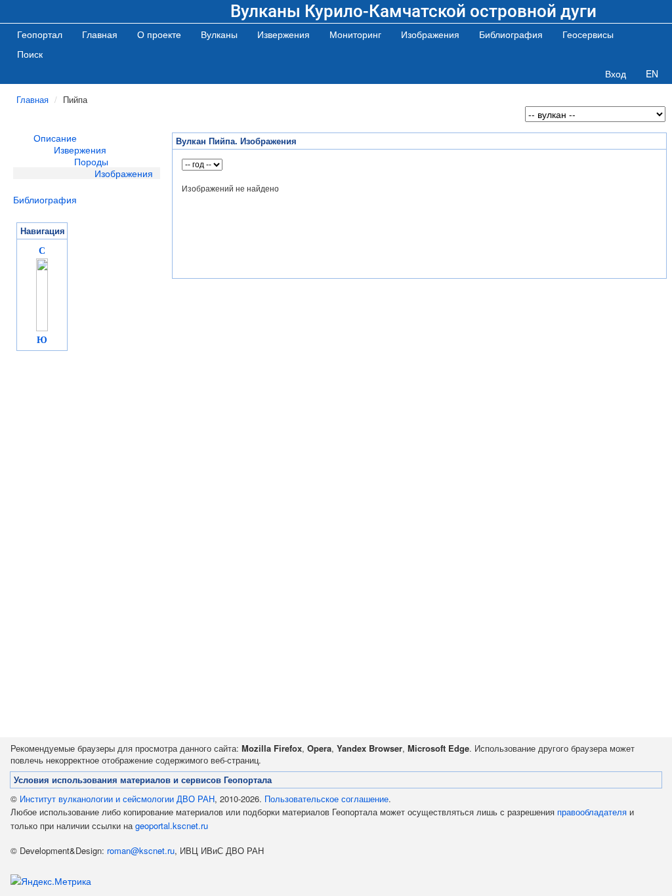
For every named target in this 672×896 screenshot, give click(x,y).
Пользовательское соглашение (326, 798)
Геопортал (39, 34)
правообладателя (592, 811)
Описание (55, 137)
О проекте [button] (159, 34)
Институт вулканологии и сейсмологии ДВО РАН (117, 798)
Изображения (123, 173)
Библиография (45, 199)
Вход (615, 73)
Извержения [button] (283, 34)
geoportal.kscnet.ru (171, 825)
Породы (91, 161)
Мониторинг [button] (355, 34)
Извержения (80, 149)
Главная (99, 34)
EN (652, 73)
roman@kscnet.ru (141, 850)
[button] (219, 34)
